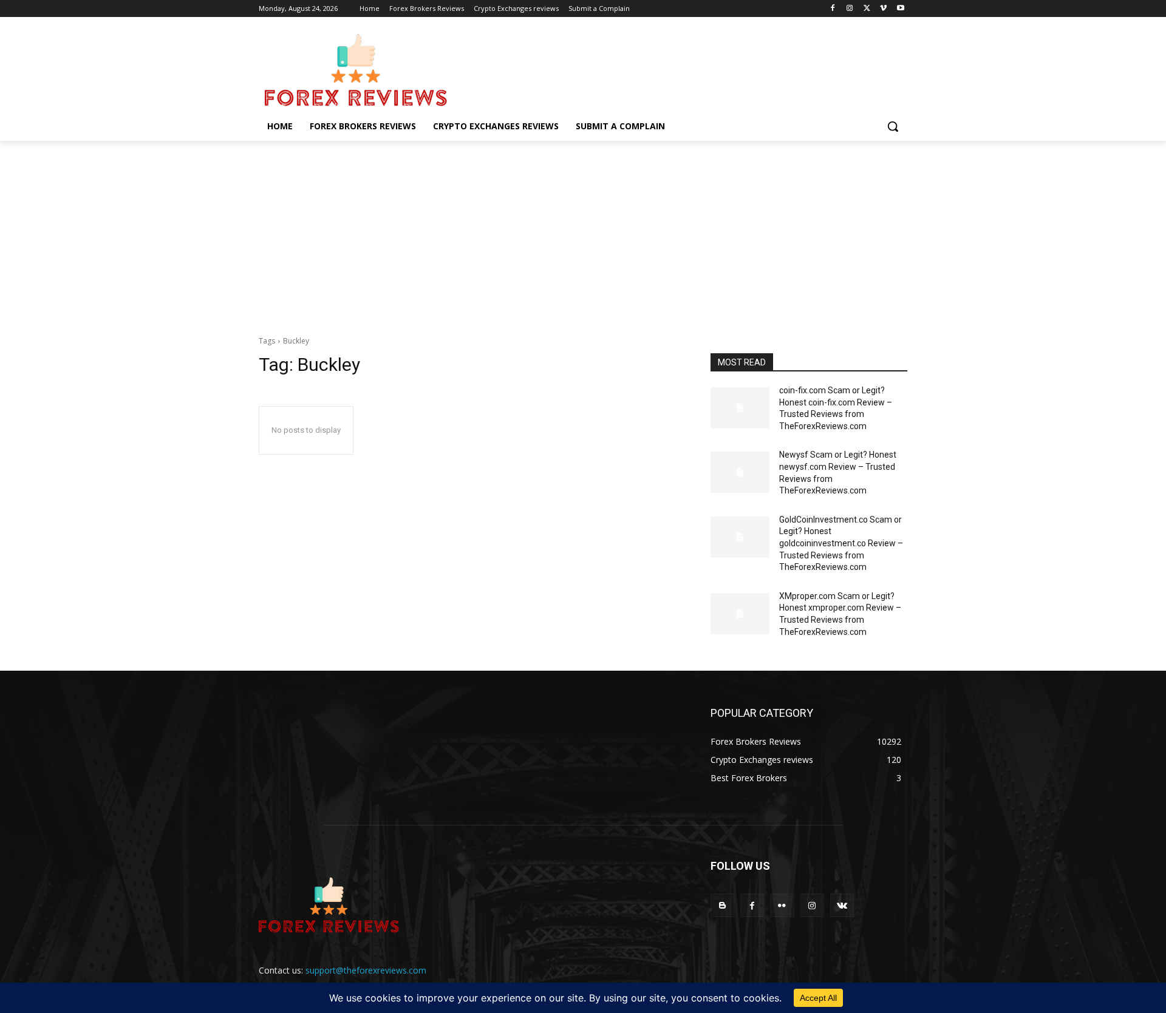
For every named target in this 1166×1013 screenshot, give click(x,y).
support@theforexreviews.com (365, 970)
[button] (892, 126)
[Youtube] (900, 9)
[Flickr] (782, 905)
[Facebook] (833, 9)
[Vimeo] (883, 9)
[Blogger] (722, 905)
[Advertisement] (583, 232)
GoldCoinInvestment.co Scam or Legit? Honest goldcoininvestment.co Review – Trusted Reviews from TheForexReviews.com (841, 543)
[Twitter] (867, 9)
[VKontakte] (842, 905)
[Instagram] (850, 9)
